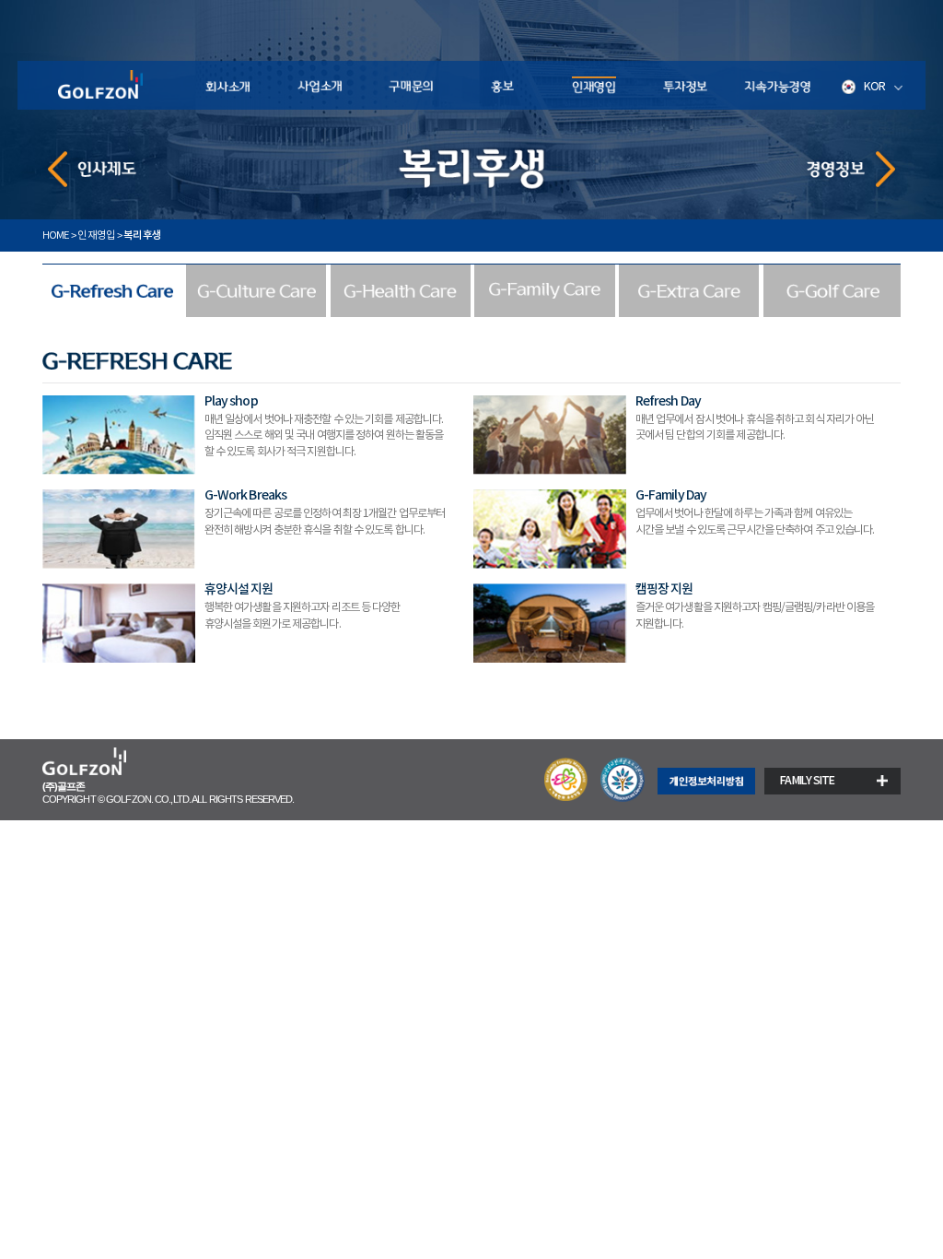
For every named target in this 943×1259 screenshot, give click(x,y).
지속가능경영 (776, 85)
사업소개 (319, 85)
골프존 (99, 85)
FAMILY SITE (807, 780)
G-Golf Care (833, 291)
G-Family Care (544, 291)
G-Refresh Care (112, 291)
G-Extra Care (689, 291)
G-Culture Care (256, 291)
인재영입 (593, 85)
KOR (874, 86)
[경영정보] (851, 169)
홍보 (502, 85)
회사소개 (227, 85)
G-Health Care (401, 291)
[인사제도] (92, 169)
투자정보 (685, 85)
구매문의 (410, 85)
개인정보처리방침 (706, 781)
